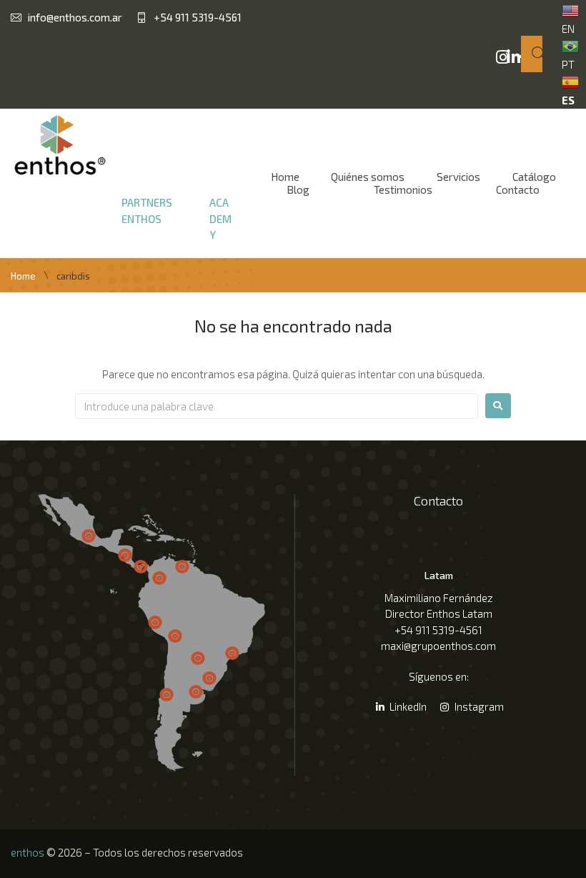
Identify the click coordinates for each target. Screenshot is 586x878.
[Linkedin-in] (513, 57)
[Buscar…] (531, 54)
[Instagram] (503, 57)
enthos (27, 852)
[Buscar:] (276, 406)
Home (23, 276)
